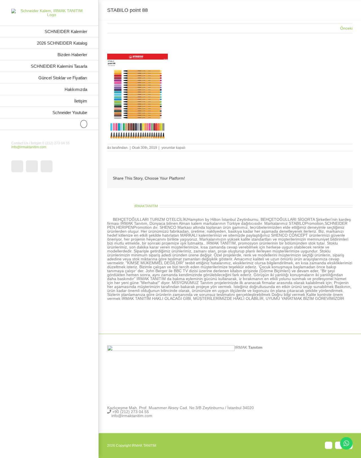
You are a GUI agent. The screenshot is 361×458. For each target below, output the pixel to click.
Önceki (346, 28)
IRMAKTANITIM (146, 206)
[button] (49, 124)
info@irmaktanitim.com (28, 147)
